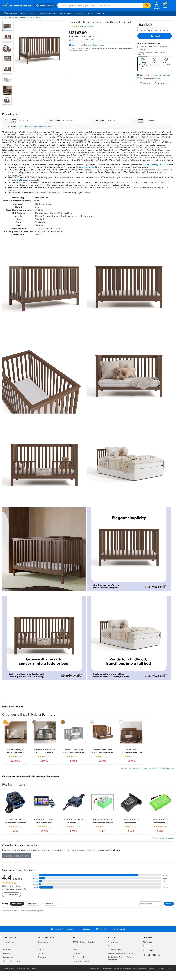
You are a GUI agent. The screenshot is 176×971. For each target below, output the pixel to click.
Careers (90, 13)
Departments (12, 13)
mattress (21, 179)
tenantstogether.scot (95, 45)
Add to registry (163, 83)
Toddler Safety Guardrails (156, 164)
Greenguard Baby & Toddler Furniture (26, 17)
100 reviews (88, 26)
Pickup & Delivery (66, 13)
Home (4, 17)
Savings (33, 13)
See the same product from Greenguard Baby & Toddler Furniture (147, 932)
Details (157, 78)
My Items (100, 13)
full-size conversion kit (87, 167)
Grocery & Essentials (47, 13)
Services (24, 13)
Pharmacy (80, 13)
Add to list (146, 83)
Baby (10, 17)
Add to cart (154, 35)
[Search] (147, 5)
